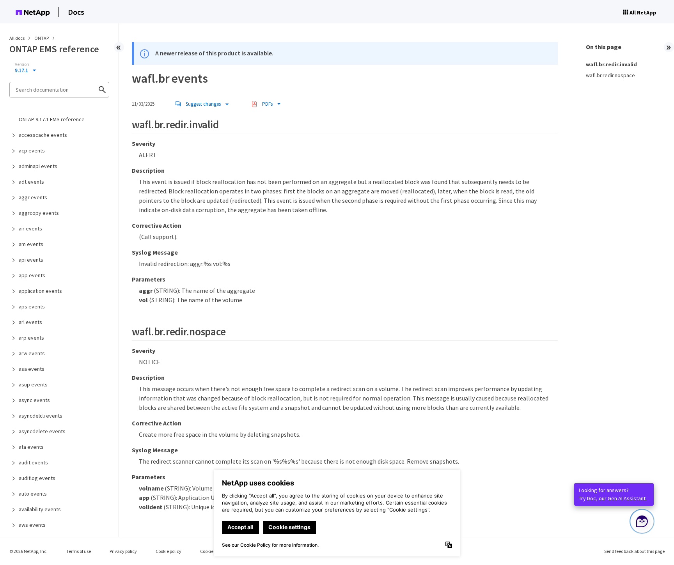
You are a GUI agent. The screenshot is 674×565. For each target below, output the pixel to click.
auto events (33, 493)
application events (40, 290)
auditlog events (37, 478)
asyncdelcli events (40, 415)
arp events (31, 337)
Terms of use (78, 551)
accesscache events (43, 134)
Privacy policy (123, 551)
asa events (31, 368)
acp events (32, 150)
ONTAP (42, 38)
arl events (30, 322)
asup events (33, 384)
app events (32, 275)
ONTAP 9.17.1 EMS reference (52, 119)
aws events (32, 524)
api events (31, 259)
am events (31, 244)
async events (34, 400)
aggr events (33, 197)
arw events (32, 353)
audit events (33, 462)
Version (22, 64)
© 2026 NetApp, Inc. (28, 551)
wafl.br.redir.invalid (611, 64)
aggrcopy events (39, 212)
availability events (40, 509)
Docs (76, 12)
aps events (32, 306)
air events (30, 228)
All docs (17, 38)
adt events (31, 181)
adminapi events (38, 166)
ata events (31, 446)
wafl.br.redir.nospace (610, 75)
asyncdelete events (42, 431)
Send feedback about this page (634, 551)
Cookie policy (168, 551)
